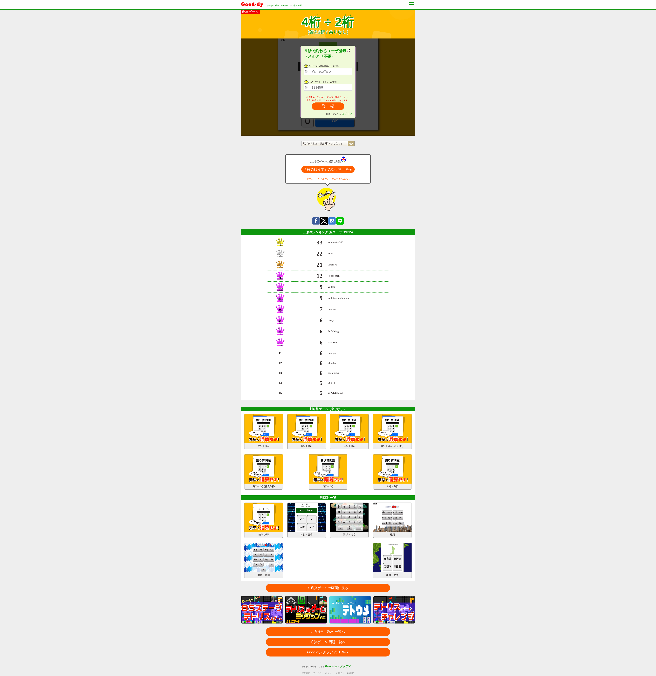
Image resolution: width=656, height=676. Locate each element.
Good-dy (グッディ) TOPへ (328, 652)
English (350, 673)
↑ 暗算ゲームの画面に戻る (328, 588)
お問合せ (340, 673)
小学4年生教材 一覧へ (328, 632)
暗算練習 (297, 5)
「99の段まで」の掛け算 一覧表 (328, 169)
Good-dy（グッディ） (339, 666)
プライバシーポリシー (323, 673)
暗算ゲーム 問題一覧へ (328, 642)
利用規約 (306, 673)
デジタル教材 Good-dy (277, 5)
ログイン (347, 113)
